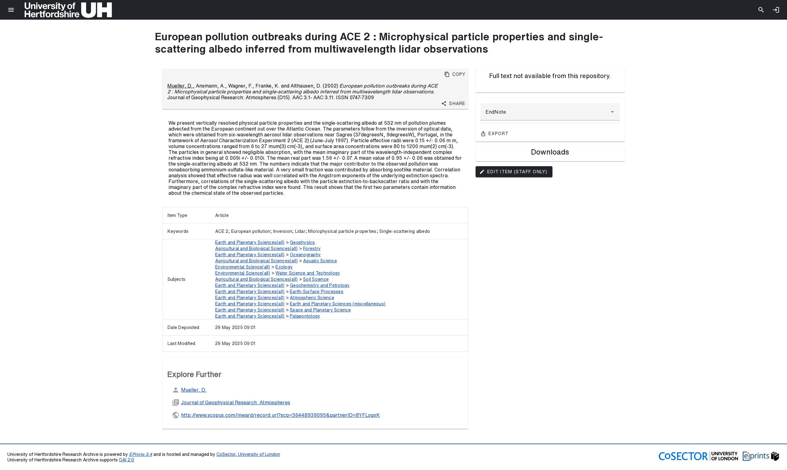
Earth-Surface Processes (316, 291)
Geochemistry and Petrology (320, 285)
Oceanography (305, 255)
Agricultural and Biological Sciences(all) (256, 248)
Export (498, 133)
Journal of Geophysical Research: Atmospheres (235, 402)
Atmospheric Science (312, 298)
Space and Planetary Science (320, 310)
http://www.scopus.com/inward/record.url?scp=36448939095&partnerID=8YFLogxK (280, 415)
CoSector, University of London (248, 454)
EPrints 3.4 (140, 454)
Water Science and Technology (307, 273)
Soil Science (316, 279)
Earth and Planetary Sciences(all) (249, 242)
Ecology (284, 267)
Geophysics (302, 242)
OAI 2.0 (126, 459)
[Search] (761, 9)
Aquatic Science (320, 261)
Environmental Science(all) (242, 267)
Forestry (312, 248)
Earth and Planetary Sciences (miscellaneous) (338, 304)
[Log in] (776, 9)
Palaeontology (305, 316)
